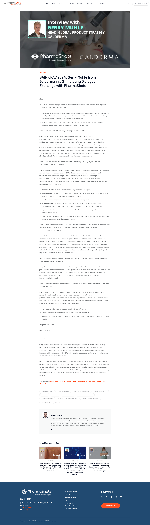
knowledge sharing (47, 398)
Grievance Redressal (71, 508)
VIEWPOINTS (42, 72)
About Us (67, 494)
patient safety (46, 402)
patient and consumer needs (90, 398)
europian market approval (81, 391)
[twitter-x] (106, 497)
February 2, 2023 (75, 460)
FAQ (66, 500)
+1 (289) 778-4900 (27, 507)
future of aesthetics (100, 391)
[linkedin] (51, 429)
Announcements (70, 497)
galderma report (68, 395)
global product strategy (85, 395)
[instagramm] (116, 497)
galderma (55, 395)
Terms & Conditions (70, 506)
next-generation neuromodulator (67, 398)
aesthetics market (47, 391)
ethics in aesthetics (63, 391)
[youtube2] (121, 497)
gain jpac (44, 395)
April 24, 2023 (50, 460)
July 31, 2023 (99, 460)
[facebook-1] (111, 497)
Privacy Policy (69, 503)
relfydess (58, 402)
